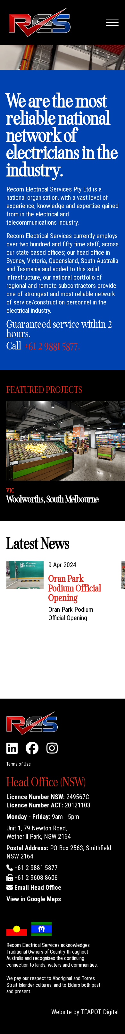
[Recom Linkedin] (12, 750)
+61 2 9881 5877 (35, 868)
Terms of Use (18, 764)
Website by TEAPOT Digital (85, 1012)
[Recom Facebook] (32, 750)
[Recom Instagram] (52, 750)
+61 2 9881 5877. (52, 346)
